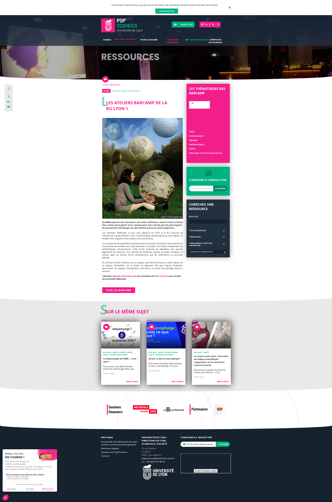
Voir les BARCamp (118, 290)
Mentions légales (110, 448)
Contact (105, 455)
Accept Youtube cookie (206, 470)
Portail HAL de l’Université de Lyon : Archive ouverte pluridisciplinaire (119, 443)
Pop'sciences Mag (198, 39)
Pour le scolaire (148, 39)
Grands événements (173, 41)
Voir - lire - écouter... (125, 39)
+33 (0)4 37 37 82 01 (155, 461)
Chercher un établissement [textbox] (201, 251)
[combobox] (208, 252)
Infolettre (187, 24)
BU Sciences (162, 276)
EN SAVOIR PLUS (166, 11)
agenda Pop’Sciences (123, 276)
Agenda (107, 39)
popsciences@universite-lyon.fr (158, 458)
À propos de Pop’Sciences (215, 41)
